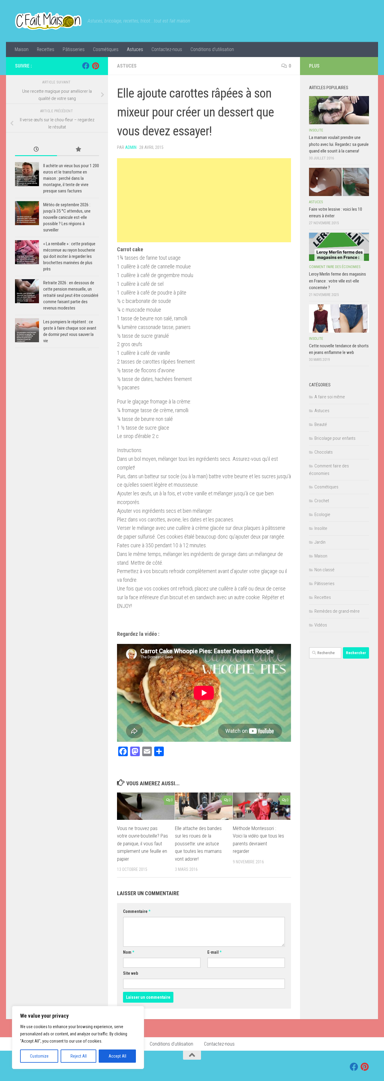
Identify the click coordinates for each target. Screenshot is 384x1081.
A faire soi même (329, 397)
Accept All (117, 1056)
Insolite (316, 130)
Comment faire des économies (334, 267)
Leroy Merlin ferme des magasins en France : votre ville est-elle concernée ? (337, 280)
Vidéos (320, 625)
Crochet (321, 500)
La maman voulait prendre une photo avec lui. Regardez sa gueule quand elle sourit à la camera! (339, 144)
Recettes (45, 49)
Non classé (324, 569)
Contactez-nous (167, 49)
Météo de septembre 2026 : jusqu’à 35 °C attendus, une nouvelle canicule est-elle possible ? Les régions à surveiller (67, 217)
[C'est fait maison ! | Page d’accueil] (48, 21)
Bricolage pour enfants (335, 438)
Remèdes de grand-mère (337, 611)
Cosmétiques (105, 49)
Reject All (78, 1056)
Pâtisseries (74, 49)
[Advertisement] (204, 200)
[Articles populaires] (78, 149)
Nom (128, 952)
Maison (21, 49)
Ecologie (322, 514)
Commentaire (136, 911)
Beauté (320, 424)
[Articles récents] (36, 149)
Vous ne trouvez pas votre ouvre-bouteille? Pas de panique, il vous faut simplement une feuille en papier (142, 843)
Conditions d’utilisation (212, 49)
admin (130, 147)
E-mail (214, 952)
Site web (130, 973)
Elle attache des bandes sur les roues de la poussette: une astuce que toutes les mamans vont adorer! (198, 843)
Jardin (320, 542)
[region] (78, 1037)
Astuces (135, 49)
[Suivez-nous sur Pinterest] (95, 65)
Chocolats (323, 452)
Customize (39, 1056)
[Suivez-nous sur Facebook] (85, 65)
